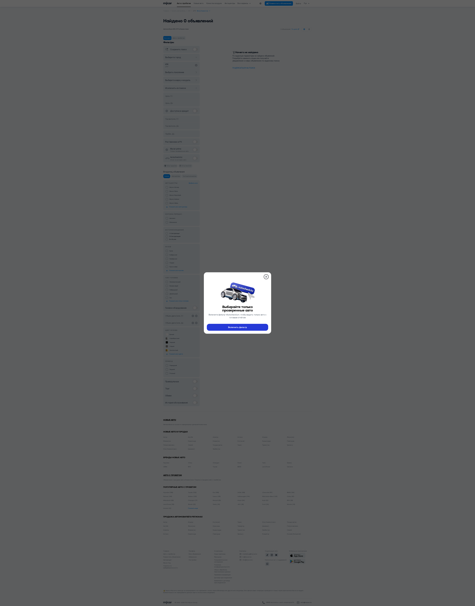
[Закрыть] (266, 277)
